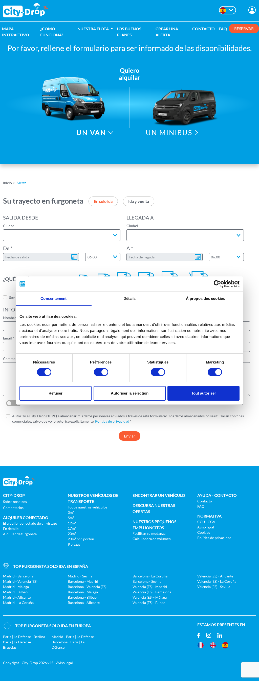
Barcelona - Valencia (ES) (87, 587)
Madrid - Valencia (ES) (20, 581)
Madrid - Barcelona (18, 576)
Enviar (129, 435)
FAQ (223, 28)
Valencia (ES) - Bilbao (149, 602)
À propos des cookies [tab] (205, 298)
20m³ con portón (81, 539)
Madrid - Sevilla (80, 576)
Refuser (55, 393)
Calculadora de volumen (152, 539)
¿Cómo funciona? (51, 31)
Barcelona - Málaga (83, 592)
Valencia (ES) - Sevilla (213, 587)
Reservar (244, 28)
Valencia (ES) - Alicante (215, 576)
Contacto (203, 28)
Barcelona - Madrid (83, 581)
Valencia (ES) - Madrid (150, 587)
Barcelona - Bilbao (82, 597)
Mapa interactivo (15, 31)
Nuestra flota (93, 28)
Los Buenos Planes (129, 31)
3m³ (71, 512)
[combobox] (61, 235)
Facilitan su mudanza (149, 533)
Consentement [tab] (53, 298)
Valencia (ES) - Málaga (150, 597)
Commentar (12, 358)
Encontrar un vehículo (159, 495)
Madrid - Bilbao (15, 592)
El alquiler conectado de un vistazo (30, 523)
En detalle (10, 528)
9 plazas (74, 544)
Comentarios (13, 507)
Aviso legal (205, 527)
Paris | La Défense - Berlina (24, 637)
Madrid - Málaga (16, 587)
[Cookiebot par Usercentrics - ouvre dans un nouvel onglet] (217, 284)
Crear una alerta (167, 31)
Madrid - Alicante (17, 597)
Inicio (7, 183)
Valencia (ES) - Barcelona (152, 592)
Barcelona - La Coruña (150, 576)
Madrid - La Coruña (18, 602)
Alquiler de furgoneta (20, 534)
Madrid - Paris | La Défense (73, 637)
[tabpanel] (129, 229)
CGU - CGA (206, 522)
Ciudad (8, 226)
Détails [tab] (129, 298)
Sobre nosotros (15, 501)
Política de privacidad (112, 421)
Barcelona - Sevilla (147, 581)
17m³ (72, 528)
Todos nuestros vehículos (87, 507)
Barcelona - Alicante (84, 602)
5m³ (71, 518)
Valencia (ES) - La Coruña (216, 581)
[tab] (103, 201)
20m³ (72, 533)
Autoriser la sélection (129, 393)
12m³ (72, 523)
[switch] (101, 372)
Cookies (203, 532)
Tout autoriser (203, 393)
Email (7, 338)
